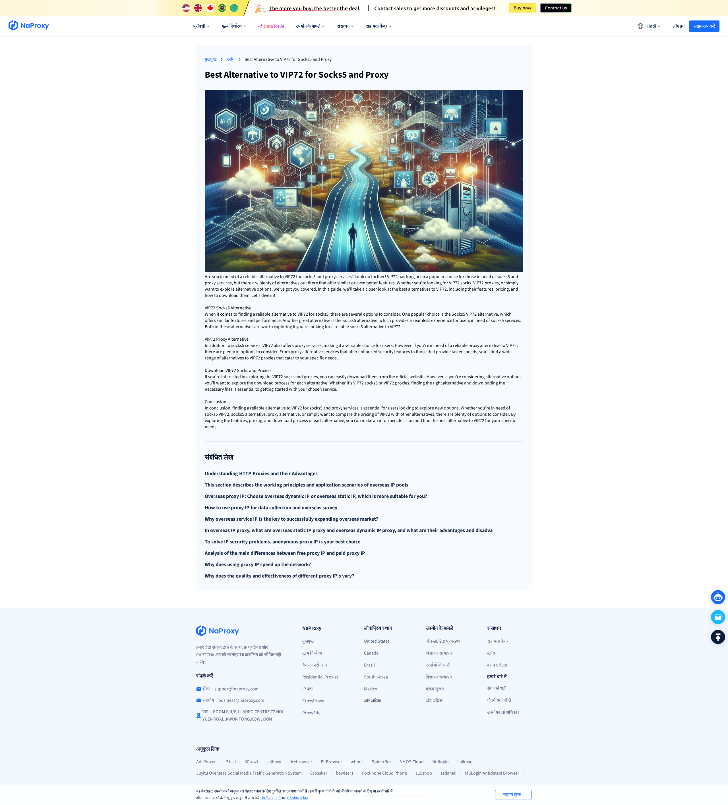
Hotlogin (440, 762)
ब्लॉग (230, 59)
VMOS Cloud (412, 762)
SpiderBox (382, 762)
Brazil (369, 665)
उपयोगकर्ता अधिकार (503, 712)
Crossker (318, 773)
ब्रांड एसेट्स (497, 665)
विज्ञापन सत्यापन (439, 653)
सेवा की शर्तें (496, 688)
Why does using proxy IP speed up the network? (258, 564)
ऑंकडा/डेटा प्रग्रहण (443, 641)
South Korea (376, 677)
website (417, 377)
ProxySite (311, 713)
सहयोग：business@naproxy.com (233, 700)
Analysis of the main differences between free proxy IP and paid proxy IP (285, 553)
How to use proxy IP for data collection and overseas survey (271, 507)
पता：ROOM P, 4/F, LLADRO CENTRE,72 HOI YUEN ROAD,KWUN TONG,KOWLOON (242, 715)
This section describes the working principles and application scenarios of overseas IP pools (306, 485)
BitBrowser (331, 762)
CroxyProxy (313, 701)
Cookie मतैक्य (297, 798)
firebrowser (300, 762)
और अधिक (372, 701)
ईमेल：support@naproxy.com (230, 689)
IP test (230, 762)
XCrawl (251, 762)
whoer (357, 762)
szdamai (448, 773)
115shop (423, 773)
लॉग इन (678, 26)
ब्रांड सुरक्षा (435, 689)
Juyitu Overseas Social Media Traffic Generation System (249, 773)
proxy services (338, 277)
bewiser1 (344, 773)
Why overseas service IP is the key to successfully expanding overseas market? (291, 519)
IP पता (307, 689)
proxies (492, 283)
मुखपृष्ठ (210, 59)
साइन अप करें (704, 26)
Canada (371, 653)
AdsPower (206, 762)
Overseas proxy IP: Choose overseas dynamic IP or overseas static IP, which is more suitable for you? (316, 496)
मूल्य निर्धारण (312, 653)
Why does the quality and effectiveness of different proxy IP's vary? (279, 576)
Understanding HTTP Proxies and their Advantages (261, 473)
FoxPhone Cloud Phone (384, 773)
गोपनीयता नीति (270, 798)
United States (377, 641)
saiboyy (273, 762)
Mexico (370, 689)
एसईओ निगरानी (438, 665)
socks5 (309, 277)
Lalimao (465, 762)
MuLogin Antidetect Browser (492, 773)
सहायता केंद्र (497, 641)
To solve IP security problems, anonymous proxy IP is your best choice (282, 542)
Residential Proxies (320, 677)
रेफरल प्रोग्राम (314, 665)
